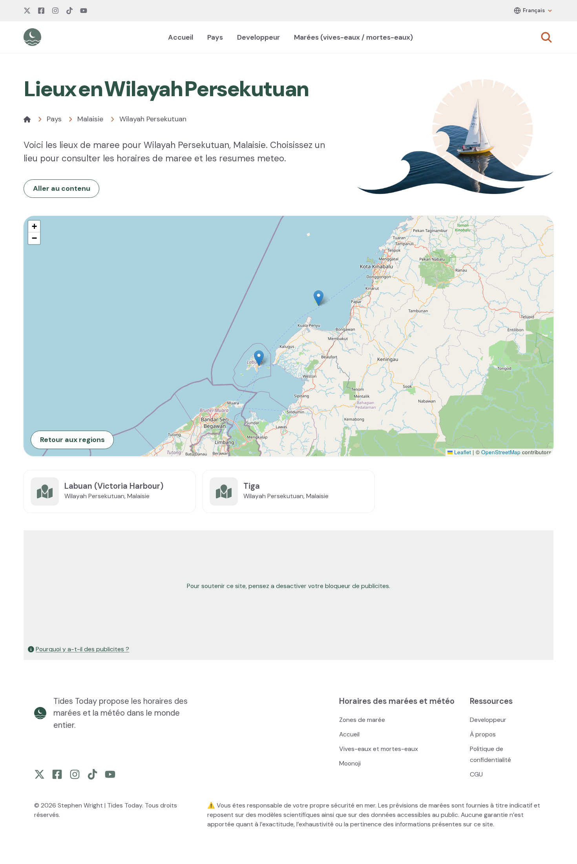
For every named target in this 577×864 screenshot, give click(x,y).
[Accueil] (27, 119)
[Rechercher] (546, 37)
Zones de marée (362, 720)
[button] (318, 298)
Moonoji (350, 763)
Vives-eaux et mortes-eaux (378, 749)
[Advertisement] (259, 586)
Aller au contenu (61, 188)
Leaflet (462, 452)
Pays (215, 37)
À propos (483, 734)
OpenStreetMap (500, 452)
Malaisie (90, 119)
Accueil (180, 37)
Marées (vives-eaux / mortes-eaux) (353, 37)
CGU (476, 774)
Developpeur (258, 37)
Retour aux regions (72, 439)
